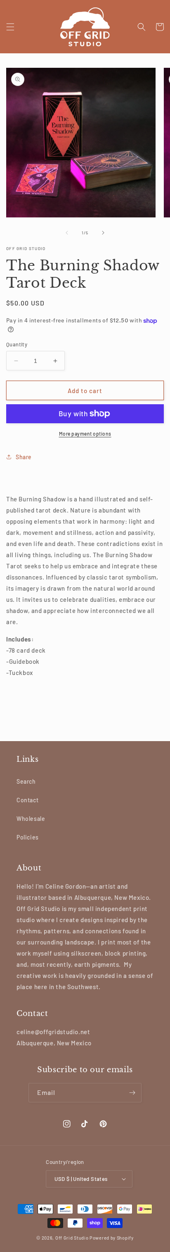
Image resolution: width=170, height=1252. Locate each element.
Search (26, 781)
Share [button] (24, 456)
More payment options (85, 433)
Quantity (16, 344)
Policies (28, 837)
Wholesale (31, 818)
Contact (27, 800)
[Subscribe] (132, 1092)
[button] (10, 27)
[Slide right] (103, 233)
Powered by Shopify (112, 1237)
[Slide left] (67, 233)
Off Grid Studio (72, 1237)
